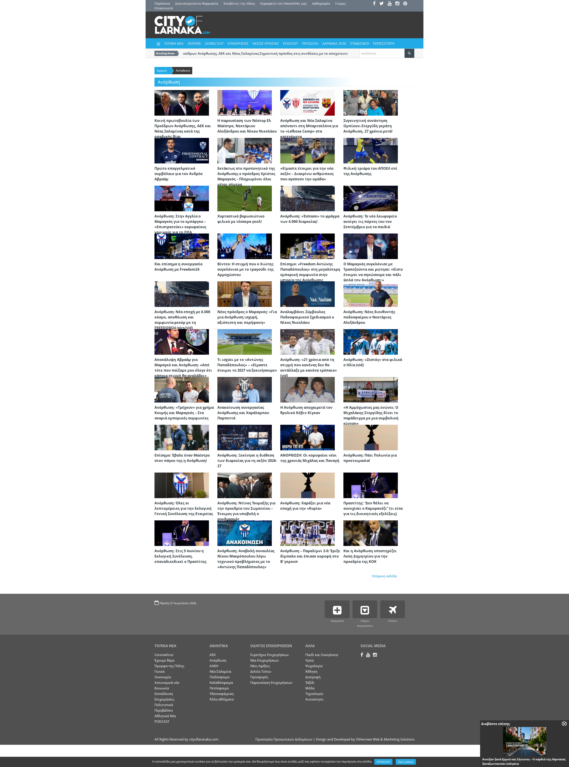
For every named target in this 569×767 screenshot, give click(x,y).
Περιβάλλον (163, 710)
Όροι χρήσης (405, 761)
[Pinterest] (406, 4)
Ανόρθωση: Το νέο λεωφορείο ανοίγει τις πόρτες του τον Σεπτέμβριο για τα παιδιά (370, 221)
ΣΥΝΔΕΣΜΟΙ (359, 43)
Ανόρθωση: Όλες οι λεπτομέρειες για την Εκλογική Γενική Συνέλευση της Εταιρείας (183, 508)
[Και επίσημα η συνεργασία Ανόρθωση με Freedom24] (181, 246)
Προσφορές (259, 677)
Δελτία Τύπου (260, 671)
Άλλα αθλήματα (222, 699)
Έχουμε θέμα (164, 660)
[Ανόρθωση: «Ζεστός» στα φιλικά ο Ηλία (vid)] (370, 341)
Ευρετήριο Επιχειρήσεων (269, 654)
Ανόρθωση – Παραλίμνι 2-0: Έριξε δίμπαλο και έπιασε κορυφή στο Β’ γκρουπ (310, 556)
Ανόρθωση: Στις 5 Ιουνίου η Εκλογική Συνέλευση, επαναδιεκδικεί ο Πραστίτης (180, 556)
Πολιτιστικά (163, 705)
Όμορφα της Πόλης (169, 666)
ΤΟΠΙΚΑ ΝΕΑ (174, 43)
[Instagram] (398, 4)
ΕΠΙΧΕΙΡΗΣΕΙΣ (238, 43)
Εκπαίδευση (163, 693)
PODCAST (290, 43)
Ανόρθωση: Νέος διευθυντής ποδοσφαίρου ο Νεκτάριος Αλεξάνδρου (369, 317)
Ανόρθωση (183, 70)
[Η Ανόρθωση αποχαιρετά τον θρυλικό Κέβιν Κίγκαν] (307, 389)
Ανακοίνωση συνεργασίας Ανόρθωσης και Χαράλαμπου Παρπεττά (243, 413)
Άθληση (311, 671)
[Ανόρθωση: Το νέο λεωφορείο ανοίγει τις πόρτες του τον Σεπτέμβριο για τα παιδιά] (370, 198)
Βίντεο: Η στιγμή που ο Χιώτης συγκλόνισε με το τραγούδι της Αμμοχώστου (245, 269)
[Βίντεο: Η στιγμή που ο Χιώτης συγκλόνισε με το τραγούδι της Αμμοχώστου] (244, 246)
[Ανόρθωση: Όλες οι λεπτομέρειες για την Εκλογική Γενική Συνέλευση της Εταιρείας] (181, 485)
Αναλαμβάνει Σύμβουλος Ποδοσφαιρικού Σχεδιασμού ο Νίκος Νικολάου (307, 317)
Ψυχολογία (314, 666)
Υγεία (309, 660)
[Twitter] (383, 4)
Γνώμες (340, 3)
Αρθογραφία (321, 3)
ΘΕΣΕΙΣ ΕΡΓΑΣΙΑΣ (265, 43)
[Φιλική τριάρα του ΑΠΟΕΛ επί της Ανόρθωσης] (370, 150)
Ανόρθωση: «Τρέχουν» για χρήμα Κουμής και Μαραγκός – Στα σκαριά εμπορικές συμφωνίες (184, 413)
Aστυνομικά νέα (166, 682)
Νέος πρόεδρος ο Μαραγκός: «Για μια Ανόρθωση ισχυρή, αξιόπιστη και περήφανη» (247, 317)
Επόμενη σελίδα (384, 576)
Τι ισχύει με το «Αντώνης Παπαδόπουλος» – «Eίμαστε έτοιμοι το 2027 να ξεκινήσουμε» (247, 365)
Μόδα (310, 688)
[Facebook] (376, 4)
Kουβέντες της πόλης (239, 3)
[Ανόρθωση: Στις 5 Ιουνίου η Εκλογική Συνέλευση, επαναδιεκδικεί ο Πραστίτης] (181, 533)
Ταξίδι (310, 682)
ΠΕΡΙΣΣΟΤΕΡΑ (384, 43)
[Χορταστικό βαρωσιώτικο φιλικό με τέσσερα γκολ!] (244, 198)
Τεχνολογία (314, 693)
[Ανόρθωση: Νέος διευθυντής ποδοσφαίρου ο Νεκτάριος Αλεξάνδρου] (370, 294)
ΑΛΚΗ (214, 666)
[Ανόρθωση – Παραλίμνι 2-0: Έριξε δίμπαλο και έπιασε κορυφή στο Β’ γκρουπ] (307, 533)
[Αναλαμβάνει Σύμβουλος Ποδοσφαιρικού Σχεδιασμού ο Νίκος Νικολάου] (307, 294)
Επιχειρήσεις (164, 699)
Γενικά (159, 671)
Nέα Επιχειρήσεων (264, 660)
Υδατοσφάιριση (222, 693)
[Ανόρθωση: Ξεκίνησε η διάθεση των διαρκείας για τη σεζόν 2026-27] (244, 437)
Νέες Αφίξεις (260, 666)
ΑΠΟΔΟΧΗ (383, 761)
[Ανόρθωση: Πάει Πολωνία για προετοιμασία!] (370, 437)
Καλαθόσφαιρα (221, 682)
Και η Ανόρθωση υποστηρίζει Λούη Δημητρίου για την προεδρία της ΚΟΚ (370, 556)
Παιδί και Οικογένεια (321, 654)
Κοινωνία (161, 688)
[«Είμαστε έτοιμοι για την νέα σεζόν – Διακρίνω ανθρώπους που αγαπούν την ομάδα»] (307, 150)
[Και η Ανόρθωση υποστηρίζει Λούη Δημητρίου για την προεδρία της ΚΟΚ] (370, 533)
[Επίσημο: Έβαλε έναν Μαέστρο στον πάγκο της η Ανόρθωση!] (181, 437)
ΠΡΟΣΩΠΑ (310, 43)
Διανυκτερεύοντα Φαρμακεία (196, 3)
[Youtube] (391, 4)
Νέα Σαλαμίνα (220, 671)
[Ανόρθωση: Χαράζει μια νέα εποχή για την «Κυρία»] (307, 485)
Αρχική (162, 70)
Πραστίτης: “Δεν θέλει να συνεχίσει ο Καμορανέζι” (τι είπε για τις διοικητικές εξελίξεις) (373, 508)
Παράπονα (162, 3)
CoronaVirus (163, 654)
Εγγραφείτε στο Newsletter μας (283, 3)
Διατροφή (313, 677)
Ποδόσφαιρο (220, 677)
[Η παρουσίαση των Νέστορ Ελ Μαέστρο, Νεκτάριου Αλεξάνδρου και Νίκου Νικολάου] (244, 102)
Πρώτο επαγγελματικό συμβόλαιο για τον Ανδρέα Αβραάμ (178, 173)
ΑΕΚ (213, 654)
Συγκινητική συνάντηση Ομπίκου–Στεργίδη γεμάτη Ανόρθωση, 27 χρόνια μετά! (368, 126)
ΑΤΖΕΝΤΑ (194, 43)
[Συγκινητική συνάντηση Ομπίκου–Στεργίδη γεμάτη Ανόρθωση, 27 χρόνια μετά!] (370, 102)
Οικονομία (162, 677)
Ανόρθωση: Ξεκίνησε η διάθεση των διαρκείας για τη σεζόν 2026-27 (247, 460)
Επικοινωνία (163, 8)
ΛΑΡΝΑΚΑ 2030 (334, 43)
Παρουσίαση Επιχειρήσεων (271, 682)
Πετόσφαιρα (219, 688)
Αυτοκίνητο (314, 699)
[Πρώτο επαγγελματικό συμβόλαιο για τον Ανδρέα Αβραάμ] (181, 150)
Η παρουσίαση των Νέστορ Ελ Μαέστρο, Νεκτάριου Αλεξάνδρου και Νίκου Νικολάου (247, 126)
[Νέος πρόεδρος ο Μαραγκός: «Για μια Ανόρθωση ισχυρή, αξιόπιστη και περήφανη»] (244, 294)
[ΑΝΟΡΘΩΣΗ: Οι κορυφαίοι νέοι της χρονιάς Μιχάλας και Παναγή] (307, 437)
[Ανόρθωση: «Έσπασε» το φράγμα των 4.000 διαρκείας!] (307, 198)
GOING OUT (214, 43)
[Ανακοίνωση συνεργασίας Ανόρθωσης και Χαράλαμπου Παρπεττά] (244, 389)
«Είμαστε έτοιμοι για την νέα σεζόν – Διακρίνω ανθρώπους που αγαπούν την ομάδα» (307, 173)
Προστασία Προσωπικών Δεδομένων (283, 739)
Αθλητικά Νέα (165, 716)
